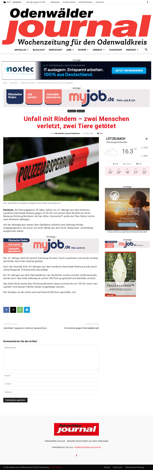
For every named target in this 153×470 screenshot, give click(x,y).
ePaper (82, 49)
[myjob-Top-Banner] (76, 98)
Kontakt (131, 49)
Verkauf (97, 49)
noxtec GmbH (55, 467)
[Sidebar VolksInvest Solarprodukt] (127, 232)
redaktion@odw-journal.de (87, 447)
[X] (13, 310)
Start (5, 82)
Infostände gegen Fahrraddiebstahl (81, 328)
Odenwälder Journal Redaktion (67, 133)
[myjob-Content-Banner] (51, 245)
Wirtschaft (55, 49)
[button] (146, 50)
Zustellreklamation (85, 2)
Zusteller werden (69, 2)
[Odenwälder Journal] (76, 25)
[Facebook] (147, 2)
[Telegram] (27, 310)
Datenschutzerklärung (134, 467)
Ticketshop (115, 49)
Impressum (100, 2)
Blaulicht (39, 49)
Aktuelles (20, 49)
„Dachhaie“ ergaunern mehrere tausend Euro (25, 328)
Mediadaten (55, 2)
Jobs (68, 49)
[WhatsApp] (20, 310)
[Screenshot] (76, 70)
